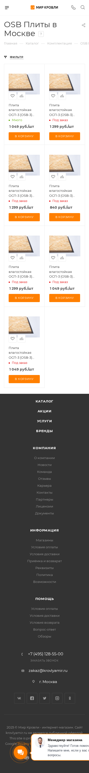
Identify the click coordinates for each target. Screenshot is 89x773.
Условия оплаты (44, 547)
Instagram (57, 698)
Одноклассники (70, 698)
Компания (44, 448)
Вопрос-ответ (44, 629)
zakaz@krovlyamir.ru (48, 670)
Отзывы (44, 479)
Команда (44, 472)
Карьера (44, 485)
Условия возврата (45, 622)
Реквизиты (44, 568)
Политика (44, 575)
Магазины (44, 540)
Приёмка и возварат (44, 561)
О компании (44, 458)
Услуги (44, 421)
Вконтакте (19, 698)
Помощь (44, 599)
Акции (45, 411)
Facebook (32, 698)
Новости (45, 465)
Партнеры (44, 499)
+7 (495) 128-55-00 (45, 654)
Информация (44, 530)
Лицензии (44, 506)
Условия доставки (45, 554)
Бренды (44, 431)
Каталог (45, 401)
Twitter (44, 698)
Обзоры (44, 636)
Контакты (44, 492)
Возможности (44, 582)
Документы (44, 513)
